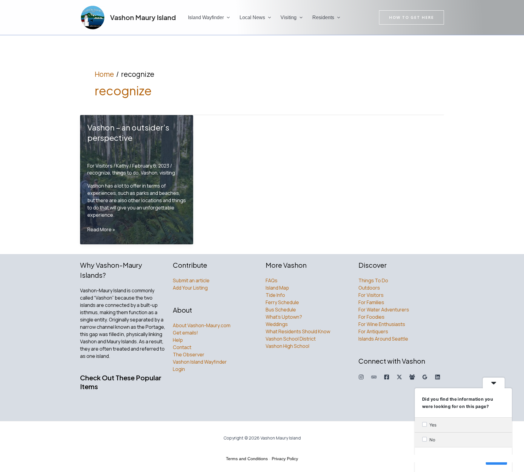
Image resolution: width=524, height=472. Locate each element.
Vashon (149, 172)
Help (178, 340)
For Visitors (100, 165)
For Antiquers (373, 331)
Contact (182, 347)
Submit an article (191, 280)
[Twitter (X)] (399, 377)
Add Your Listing (190, 287)
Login (179, 369)
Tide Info (275, 295)
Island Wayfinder (206, 17)
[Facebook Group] (412, 377)
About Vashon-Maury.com (201, 325)
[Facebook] (386, 377)
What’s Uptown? (284, 317)
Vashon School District (291, 338)
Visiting (288, 17)
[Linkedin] (437, 377)
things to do (125, 172)
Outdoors (369, 287)
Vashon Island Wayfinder (200, 361)
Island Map (277, 287)
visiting (167, 172)
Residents (323, 17)
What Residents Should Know (298, 331)
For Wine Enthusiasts (381, 324)
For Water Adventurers (383, 309)
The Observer (188, 354)
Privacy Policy (285, 458)
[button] (227, 17)
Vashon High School (287, 346)
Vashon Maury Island (143, 17)
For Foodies (371, 317)
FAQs (271, 280)
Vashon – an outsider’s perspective (128, 132)
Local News (252, 17)
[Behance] (374, 377)
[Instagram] (361, 377)
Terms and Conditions (247, 458)
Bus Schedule (281, 309)
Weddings (277, 324)
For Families (371, 302)
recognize (98, 172)
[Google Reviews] (425, 377)
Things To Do (373, 280)
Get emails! (185, 332)
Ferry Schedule (282, 302)
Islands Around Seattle (383, 338)
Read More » (101, 229)
